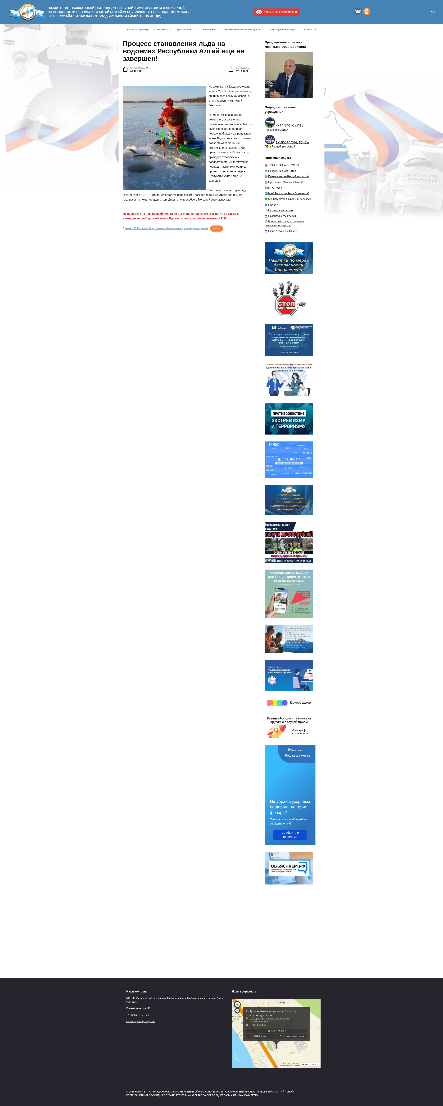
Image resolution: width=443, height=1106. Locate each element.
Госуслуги (274, 204)
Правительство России (282, 215)
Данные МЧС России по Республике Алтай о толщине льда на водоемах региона (165, 228)
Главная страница (138, 29)
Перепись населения (280, 210)
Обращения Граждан (282, 29)
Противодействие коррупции (243, 29)
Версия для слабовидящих (280, 11)
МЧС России (275, 187)
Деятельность (185, 29)
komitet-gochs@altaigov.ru (140, 1021)
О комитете (161, 29)
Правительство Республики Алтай (288, 176)
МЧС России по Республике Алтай (288, 193)
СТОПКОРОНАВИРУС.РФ (283, 165)
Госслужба (209, 29)
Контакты (310, 29)
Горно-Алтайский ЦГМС (282, 230)
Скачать (216, 228)
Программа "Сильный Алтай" (285, 182)
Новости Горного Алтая (282, 170)
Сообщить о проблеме (290, 835)
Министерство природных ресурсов (289, 198)
